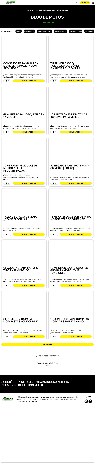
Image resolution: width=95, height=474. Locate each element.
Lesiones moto (29, 31)
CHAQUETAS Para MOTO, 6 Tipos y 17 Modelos (20, 269)
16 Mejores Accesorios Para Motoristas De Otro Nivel (70, 218)
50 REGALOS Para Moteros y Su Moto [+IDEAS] (69, 167)
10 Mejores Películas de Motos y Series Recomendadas (20, 168)
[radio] (41, 359)
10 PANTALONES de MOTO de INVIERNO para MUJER (68, 116)
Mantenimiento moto (44, 31)
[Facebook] (90, 401)
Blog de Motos (37, 11)
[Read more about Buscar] (77, 3)
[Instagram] (86, 401)
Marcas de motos (60, 31)
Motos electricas (76, 31)
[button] (47, 344)
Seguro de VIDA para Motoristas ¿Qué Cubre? (21, 320)
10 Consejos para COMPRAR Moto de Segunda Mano (69, 320)
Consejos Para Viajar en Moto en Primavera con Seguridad (20, 66)
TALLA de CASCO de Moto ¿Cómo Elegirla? (20, 218)
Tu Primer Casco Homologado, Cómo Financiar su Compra (65, 66)
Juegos (18, 31)
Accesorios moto (49, 11)
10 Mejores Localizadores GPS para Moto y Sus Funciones (69, 270)
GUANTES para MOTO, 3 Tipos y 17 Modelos (23, 116)
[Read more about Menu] (93, 3)
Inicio (29, 11)
